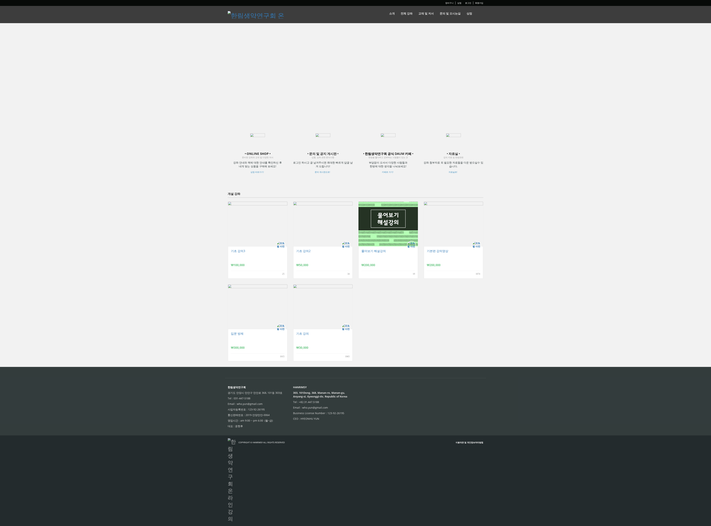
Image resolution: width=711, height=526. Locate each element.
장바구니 (449, 2)
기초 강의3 (238, 251)
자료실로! (453, 172)
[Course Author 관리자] (281, 245)
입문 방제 (237, 334)
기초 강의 (302, 334)
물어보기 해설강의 (373, 251)
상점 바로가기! (257, 172)
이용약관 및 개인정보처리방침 (469, 442)
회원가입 (479, 2)
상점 (459, 2)
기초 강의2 (303, 251)
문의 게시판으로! (322, 172)
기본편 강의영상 (437, 251)
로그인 (468, 2)
